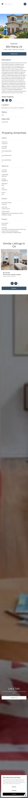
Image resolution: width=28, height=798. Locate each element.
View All (14, 288)
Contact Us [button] (14, 697)
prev (12, 283)
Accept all (14, 794)
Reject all (14, 786)
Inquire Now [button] (14, 53)
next (15, 283)
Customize (14, 790)
